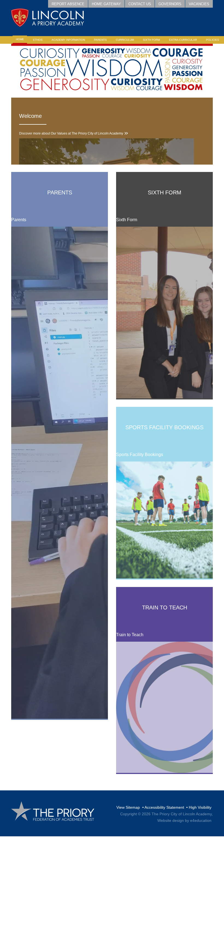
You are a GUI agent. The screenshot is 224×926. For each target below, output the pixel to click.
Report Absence (68, 4)
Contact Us (139, 4)
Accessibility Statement (164, 807)
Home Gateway (106, 4)
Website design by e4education (184, 820)
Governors (169, 4)
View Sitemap (128, 807)
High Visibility (200, 807)
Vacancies (199, 4)
